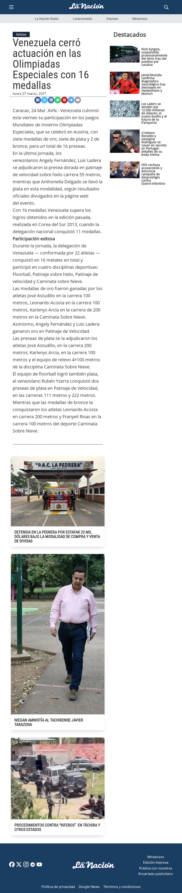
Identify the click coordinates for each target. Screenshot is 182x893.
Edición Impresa (155, 862)
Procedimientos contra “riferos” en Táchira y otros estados (57, 827)
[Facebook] (37, 100)
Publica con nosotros (155, 868)
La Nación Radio (47, 18)
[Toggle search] (166, 7)
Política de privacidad (58, 887)
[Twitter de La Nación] (19, 866)
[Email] (77, 100)
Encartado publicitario (155, 874)
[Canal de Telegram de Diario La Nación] (32, 866)
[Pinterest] (64, 100)
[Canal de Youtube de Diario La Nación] (39, 866)
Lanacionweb (82, 18)
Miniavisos (139, 18)
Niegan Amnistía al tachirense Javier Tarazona (48, 722)
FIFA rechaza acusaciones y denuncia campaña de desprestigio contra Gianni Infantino (153, 174)
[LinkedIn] (51, 100)
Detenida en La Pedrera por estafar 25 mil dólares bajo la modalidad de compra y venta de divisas (57, 536)
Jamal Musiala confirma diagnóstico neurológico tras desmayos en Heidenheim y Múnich (153, 84)
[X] (44, 100)
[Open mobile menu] (11, 7)
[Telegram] (71, 100)
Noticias (21, 34)
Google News (89, 887)
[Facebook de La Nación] (12, 866)
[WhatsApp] (57, 100)
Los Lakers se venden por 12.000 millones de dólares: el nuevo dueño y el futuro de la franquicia (154, 113)
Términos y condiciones (122, 887)
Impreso (112, 18)
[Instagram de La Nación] (26, 866)
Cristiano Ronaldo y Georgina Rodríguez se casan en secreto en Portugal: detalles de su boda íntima (153, 144)
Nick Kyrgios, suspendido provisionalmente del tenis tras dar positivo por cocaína (154, 57)
